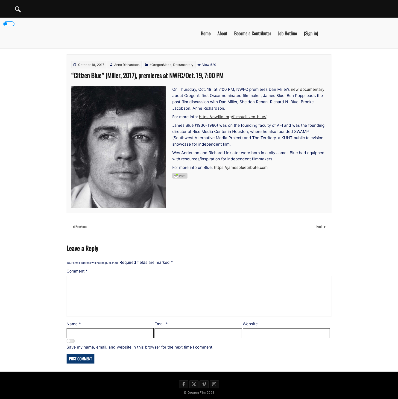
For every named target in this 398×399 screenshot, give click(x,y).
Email (161, 324)
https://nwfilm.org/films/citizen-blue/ (232, 116)
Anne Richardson (127, 65)
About (222, 32)
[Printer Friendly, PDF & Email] (179, 176)
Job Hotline (287, 32)
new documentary (307, 89)
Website (250, 324)
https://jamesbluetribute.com (241, 167)
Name (74, 324)
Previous (81, 226)
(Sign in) (311, 32)
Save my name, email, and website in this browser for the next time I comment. (140, 347)
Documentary (183, 65)
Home (206, 32)
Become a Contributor (252, 32)
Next (319, 226)
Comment (77, 271)
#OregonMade (160, 65)
